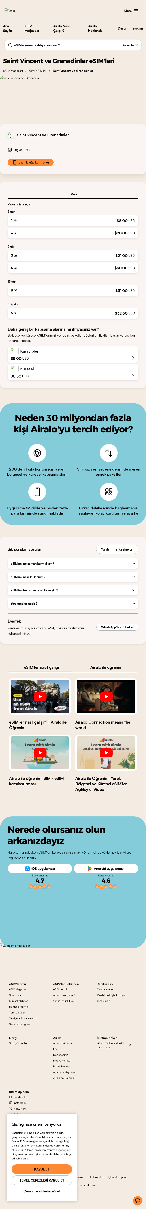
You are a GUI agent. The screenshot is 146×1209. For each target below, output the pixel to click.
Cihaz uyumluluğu (64, 1000)
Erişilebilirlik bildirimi (83, 1185)
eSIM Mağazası (32, 28)
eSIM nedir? (60, 989)
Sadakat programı (20, 1024)
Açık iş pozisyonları (64, 1072)
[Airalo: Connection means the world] (106, 696)
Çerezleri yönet (118, 1177)
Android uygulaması (109, 868)
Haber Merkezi (61, 1066)
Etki (55, 1048)
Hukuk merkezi (95, 1177)
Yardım (137, 28)
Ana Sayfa (7, 28)
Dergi (122, 28)
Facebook (20, 1097)
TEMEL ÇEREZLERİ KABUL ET (41, 1180)
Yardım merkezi (106, 989)
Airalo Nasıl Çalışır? (61, 28)
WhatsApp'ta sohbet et (117, 627)
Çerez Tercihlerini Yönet (41, 1191)
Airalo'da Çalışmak (64, 1077)
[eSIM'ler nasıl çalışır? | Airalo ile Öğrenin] (40, 696)
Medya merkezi (62, 1060)
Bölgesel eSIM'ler (19, 1006)
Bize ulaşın (103, 1000)
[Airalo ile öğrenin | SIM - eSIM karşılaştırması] (40, 752)
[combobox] (73, 45)
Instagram (20, 1102)
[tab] (73, 194)
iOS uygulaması (43, 868)
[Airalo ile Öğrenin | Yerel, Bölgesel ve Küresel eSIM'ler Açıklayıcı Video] (106, 752)
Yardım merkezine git (117, 549)
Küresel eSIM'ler (18, 1000)
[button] (136, 10)
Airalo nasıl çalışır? (64, 995)
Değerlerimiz (60, 1054)
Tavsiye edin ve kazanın (23, 1018)
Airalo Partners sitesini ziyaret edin (110, 1045)
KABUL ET (42, 1169)
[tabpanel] (73, 259)
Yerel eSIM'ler (37, 71)
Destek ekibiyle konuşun (111, 995)
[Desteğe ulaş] (137, 1200)
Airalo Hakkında (95, 28)
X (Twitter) (19, 1108)
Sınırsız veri (15, 995)
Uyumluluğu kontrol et (33, 162)
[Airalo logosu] (16, 10)
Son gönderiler (18, 1043)
